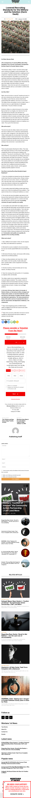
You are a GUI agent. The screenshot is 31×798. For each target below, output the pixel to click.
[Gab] (7, 717)
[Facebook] (3, 322)
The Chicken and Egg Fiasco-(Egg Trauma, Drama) (8, 421)
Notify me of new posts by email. (10, 476)
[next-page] (27, 486)
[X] (5, 322)
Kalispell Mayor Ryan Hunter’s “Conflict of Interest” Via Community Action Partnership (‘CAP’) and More (15, 505)
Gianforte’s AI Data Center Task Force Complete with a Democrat (9, 532)
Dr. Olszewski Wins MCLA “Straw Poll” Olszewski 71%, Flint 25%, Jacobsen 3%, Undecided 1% (9, 553)
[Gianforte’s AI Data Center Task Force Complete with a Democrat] (25, 532)
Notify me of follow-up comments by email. (12, 475)
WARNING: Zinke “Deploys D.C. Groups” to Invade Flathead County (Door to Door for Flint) (10, 542)
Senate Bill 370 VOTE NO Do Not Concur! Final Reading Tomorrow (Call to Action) (14, 762)
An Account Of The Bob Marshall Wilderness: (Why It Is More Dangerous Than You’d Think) (15, 767)
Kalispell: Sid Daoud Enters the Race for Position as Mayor (14, 772)
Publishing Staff (9, 18)
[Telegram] (8, 322)
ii (1, 312)
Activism (3, 632)
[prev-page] (24, 486)
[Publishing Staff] (15, 430)
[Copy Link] (17, 322)
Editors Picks (5, 599)
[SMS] (11, 322)
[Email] (14, 322)
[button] (2, 2)
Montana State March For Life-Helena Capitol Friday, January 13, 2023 (23, 421)
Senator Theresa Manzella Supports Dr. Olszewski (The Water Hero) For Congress (10, 563)
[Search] (29, 2)
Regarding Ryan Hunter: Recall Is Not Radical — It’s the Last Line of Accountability (10, 521)
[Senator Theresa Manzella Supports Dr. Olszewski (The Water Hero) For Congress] (25, 563)
